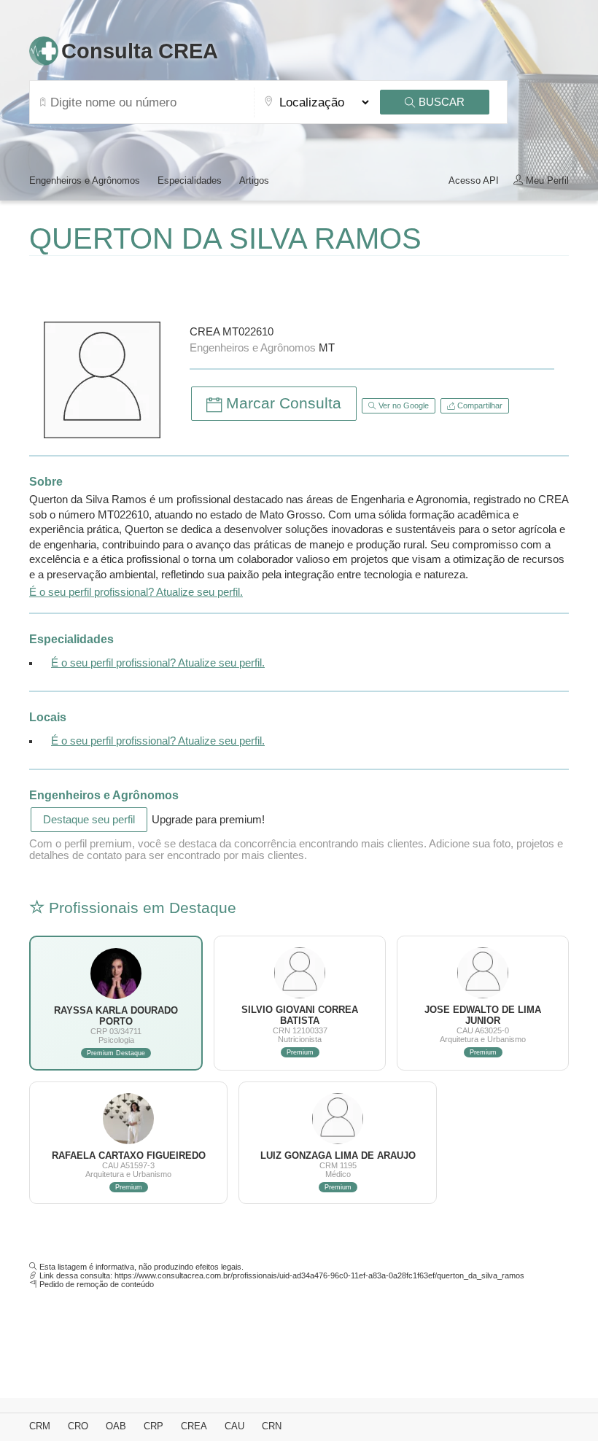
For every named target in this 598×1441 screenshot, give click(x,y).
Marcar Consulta (281, 403)
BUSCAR (440, 102)
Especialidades (190, 180)
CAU (234, 1426)
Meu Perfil (546, 180)
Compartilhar (478, 405)
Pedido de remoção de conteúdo (96, 1284)
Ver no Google (402, 405)
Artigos (254, 180)
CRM (39, 1426)
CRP (153, 1426)
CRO (78, 1426)
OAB (116, 1426)
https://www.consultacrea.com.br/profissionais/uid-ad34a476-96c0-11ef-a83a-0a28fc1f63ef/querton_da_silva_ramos (319, 1275)
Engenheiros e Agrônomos (84, 180)
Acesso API (473, 180)
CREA (194, 1426)
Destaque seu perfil (89, 820)
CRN (271, 1426)
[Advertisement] (199, 285)
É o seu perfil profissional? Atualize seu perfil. (136, 592)
